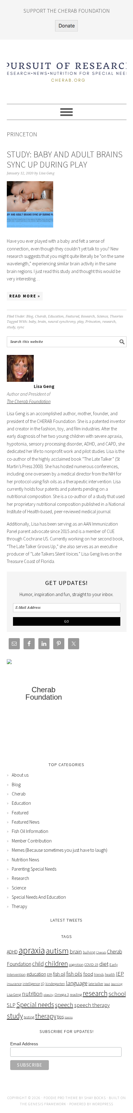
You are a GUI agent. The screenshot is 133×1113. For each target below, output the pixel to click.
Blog (29, 316)
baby (32, 322)
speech (64, 1005)
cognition (76, 964)
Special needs (35, 1004)
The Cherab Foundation (29, 401)
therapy (45, 1016)
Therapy (19, 906)
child (38, 963)
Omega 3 (61, 994)
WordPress (102, 1104)
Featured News (25, 822)
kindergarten (55, 983)
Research (88, 316)
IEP (120, 973)
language (77, 983)
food (88, 974)
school (117, 993)
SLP (11, 1005)
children (56, 963)
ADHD (12, 952)
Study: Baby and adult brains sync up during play (64, 159)
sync (20, 327)
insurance (14, 983)
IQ (43, 983)
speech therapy (92, 1005)
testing (29, 1017)
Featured (72, 316)
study (11, 327)
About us (20, 775)
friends (99, 974)
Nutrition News (25, 860)
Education (56, 316)
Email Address (24, 1043)
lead (107, 984)
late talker (95, 983)
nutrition (32, 993)
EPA (49, 974)
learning (116, 984)
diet (104, 963)
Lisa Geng (14, 994)
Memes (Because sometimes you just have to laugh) (59, 850)
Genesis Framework (47, 1104)
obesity (49, 995)
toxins (69, 1017)
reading (76, 994)
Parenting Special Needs (34, 869)
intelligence (31, 983)
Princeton (93, 322)
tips (60, 1017)
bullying (89, 952)
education (36, 974)
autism (57, 950)
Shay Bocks (95, 1097)
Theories (116, 316)
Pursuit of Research (67, 69)
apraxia (32, 950)
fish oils (74, 973)
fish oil (59, 974)
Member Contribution (32, 841)
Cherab (40, 316)
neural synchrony (61, 322)
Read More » (24, 296)
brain (42, 322)
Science (102, 316)
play (80, 322)
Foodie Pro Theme (61, 1097)
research (109, 322)
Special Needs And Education (39, 897)
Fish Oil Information (30, 831)
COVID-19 (91, 964)
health (110, 974)
